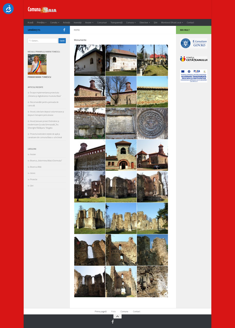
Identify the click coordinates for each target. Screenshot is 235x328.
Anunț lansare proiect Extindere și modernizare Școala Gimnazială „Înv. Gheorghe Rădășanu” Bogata (43, 124)
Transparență (116, 22)
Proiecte (33, 179)
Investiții (77, 22)
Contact (190, 22)
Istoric (32, 173)
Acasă (30, 22)
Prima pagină (100, 311)
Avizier (88, 22)
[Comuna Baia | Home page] (42, 9)
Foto (113, 311)
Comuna (130, 22)
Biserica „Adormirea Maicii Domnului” (46, 160)
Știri (155, 22)
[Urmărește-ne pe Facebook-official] (64, 29)
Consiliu (53, 22)
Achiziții (66, 22)
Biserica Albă (35, 166)
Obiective (144, 22)
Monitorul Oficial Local (171, 22)
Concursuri (102, 22)
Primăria (40, 22)
